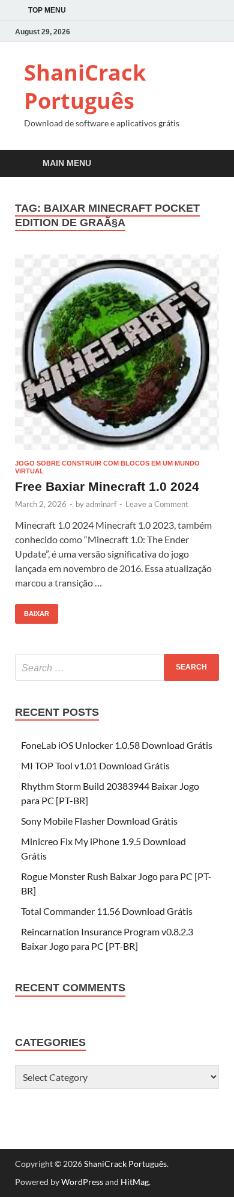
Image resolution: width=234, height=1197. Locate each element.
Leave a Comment (156, 504)
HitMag (135, 1182)
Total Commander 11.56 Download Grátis (107, 911)
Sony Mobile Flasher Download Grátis (99, 820)
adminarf (101, 504)
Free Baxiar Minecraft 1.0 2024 (107, 486)
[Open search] (204, 164)
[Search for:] (117, 667)
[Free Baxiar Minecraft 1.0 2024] (117, 352)
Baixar (32, 610)
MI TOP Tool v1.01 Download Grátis (95, 765)
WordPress (82, 1182)
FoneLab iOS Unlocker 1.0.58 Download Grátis (116, 745)
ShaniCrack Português (85, 86)
